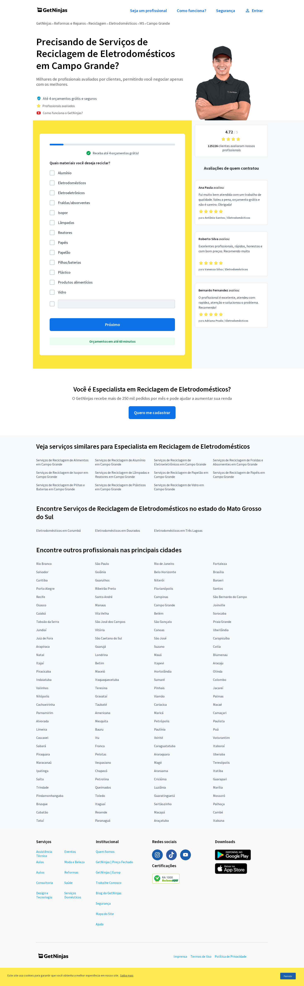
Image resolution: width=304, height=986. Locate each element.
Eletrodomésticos (123, 23)
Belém (158, 613)
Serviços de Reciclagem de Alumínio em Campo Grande (120, 462)
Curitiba (42, 580)
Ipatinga (42, 771)
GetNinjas (43, 23)
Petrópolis (161, 721)
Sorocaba (219, 613)
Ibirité (158, 738)
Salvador (42, 572)
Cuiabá (41, 613)
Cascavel (42, 738)
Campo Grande (158, 23)
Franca (100, 746)
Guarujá (100, 646)
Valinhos (42, 688)
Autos (40, 872)
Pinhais (159, 688)
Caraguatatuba (164, 746)
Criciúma (160, 779)
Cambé (218, 812)
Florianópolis (163, 588)
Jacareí (218, 688)
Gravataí (101, 696)
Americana (102, 713)
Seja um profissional (148, 10)
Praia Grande (222, 622)
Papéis (63, 242)
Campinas (161, 597)
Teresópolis (221, 762)
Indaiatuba (43, 680)
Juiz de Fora (44, 638)
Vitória (100, 630)
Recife (40, 597)
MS (141, 23)
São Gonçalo (163, 622)
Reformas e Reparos (70, 23)
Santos (218, 588)
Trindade (42, 787)
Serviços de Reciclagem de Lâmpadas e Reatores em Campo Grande (122, 474)
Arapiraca (43, 646)
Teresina (101, 688)
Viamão (159, 696)
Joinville (219, 605)
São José (160, 638)
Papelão (64, 252)
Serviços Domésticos (72, 895)
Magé (158, 762)
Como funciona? (191, 10)
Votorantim (221, 738)
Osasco (41, 605)
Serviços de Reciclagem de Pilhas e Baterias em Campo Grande (60, 487)
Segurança (225, 10)
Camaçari (219, 713)
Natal (40, 655)
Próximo (112, 324)
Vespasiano (103, 762)
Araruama (161, 771)
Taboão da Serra (47, 622)
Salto (40, 779)
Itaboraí (219, 746)
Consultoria (44, 883)
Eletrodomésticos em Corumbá (58, 530)
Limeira (41, 729)
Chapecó (101, 771)
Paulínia (159, 729)
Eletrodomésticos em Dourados (117, 530)
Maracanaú (43, 762)
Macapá (159, 812)
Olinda (217, 671)
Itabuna (218, 820)
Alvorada (42, 721)
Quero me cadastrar (152, 412)
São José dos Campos (110, 622)
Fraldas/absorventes (74, 202)
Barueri (218, 580)
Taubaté (101, 704)
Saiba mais (126, 975)
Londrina (101, 655)
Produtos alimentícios (75, 282)
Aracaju (218, 663)
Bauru (99, 729)
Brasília (218, 572)
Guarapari (220, 779)
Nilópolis (42, 696)
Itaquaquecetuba (107, 680)
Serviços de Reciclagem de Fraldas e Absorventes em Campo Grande (238, 462)
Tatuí (40, 820)
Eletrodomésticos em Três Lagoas (178, 530)
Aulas (40, 862)
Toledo (100, 796)
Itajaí (40, 663)
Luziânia (160, 787)
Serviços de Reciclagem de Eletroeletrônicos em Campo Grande (180, 462)
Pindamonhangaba (49, 796)
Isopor (63, 212)
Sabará (41, 746)
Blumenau (220, 655)
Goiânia (100, 572)
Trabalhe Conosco (108, 883)
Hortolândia (162, 671)
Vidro (62, 292)
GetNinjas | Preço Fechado (114, 862)
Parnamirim (44, 713)
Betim (99, 663)
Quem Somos (105, 851)
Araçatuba (161, 820)
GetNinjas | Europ (108, 872)
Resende (101, 812)
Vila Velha (102, 613)
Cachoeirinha (45, 704)
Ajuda (99, 924)
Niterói (159, 580)
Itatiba (218, 771)
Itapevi (159, 663)
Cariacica (160, 704)
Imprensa (180, 956)
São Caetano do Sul (108, 638)
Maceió (100, 671)
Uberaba (219, 754)
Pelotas (100, 754)
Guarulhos (102, 580)
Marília (218, 787)
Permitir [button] (288, 976)
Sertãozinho (163, 804)
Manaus (100, 605)
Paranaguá (102, 820)
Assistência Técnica (44, 853)
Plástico (64, 272)
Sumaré (159, 680)
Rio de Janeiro (164, 564)
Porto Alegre (45, 588)
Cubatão (42, 812)
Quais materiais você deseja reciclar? (80, 163)
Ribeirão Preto (105, 588)
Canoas (159, 630)
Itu (97, 738)
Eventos (70, 851)
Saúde (68, 883)
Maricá (158, 713)
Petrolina (102, 779)
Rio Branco (44, 564)
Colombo (219, 680)
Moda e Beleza (74, 862)
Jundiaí (41, 630)
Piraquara (43, 754)
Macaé (217, 704)
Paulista (219, 721)
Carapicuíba (221, 638)
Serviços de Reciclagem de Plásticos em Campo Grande (120, 487)
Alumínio (65, 172)
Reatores (65, 232)
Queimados (103, 787)
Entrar (257, 10)
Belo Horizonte (165, 572)
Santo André (104, 597)
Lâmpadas (66, 222)
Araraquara (162, 754)
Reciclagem (97, 23)
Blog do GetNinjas (108, 893)
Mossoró (219, 796)
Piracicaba (43, 671)
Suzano (159, 646)
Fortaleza (220, 564)
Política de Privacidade (231, 956)
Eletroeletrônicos (71, 192)
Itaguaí (100, 804)
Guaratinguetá (164, 796)
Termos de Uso (200, 956)
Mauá (158, 655)
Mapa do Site (105, 914)
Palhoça (219, 804)
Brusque (42, 804)
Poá (216, 729)
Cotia (217, 646)
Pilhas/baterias (69, 262)
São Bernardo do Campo (230, 597)
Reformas (71, 872)
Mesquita (101, 721)
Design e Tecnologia (44, 895)
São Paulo (102, 564)
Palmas (218, 696)
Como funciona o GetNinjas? (63, 113)
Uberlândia (221, 630)
